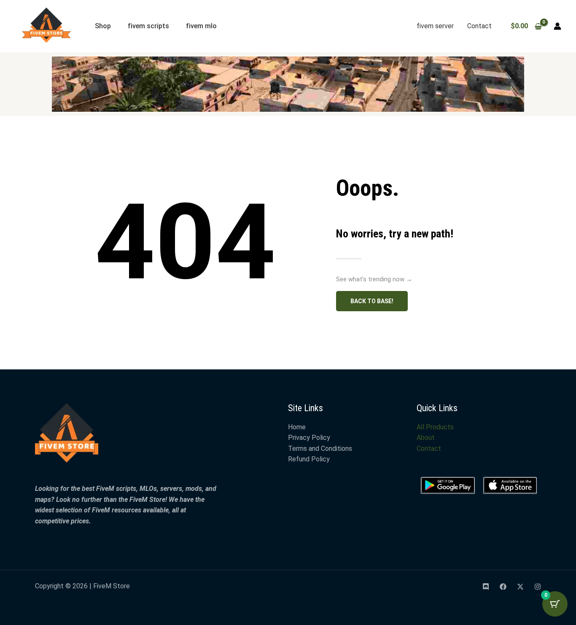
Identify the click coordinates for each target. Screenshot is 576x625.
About (426, 438)
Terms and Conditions (320, 449)
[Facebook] (503, 586)
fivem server (435, 26)
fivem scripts (148, 26)
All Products (435, 427)
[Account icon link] (557, 26)
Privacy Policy (309, 438)
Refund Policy (309, 459)
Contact (479, 26)
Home (297, 427)
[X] (520, 586)
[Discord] (485, 586)
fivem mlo (201, 26)
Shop (103, 26)
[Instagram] (537, 586)
